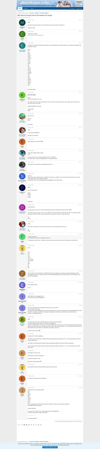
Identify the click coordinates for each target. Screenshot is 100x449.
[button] (29, 8)
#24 (81, 376)
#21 (81, 333)
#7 (81, 139)
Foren (19, 8)
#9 (81, 162)
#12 (81, 204)
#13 (81, 221)
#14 (81, 234)
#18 (81, 293)
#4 (81, 92)
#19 (81, 305)
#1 (81, 19)
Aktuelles (25, 8)
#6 (81, 127)
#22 (81, 350)
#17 (81, 282)
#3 (81, 42)
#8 (81, 150)
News (32, 8)
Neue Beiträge (20, 10)
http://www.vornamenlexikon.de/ (35, 35)
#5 (81, 113)
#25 (81, 387)
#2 (81, 31)
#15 (81, 245)
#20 (81, 316)
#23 (81, 364)
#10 (81, 173)
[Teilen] (79, 20)
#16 (81, 270)
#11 (81, 185)
